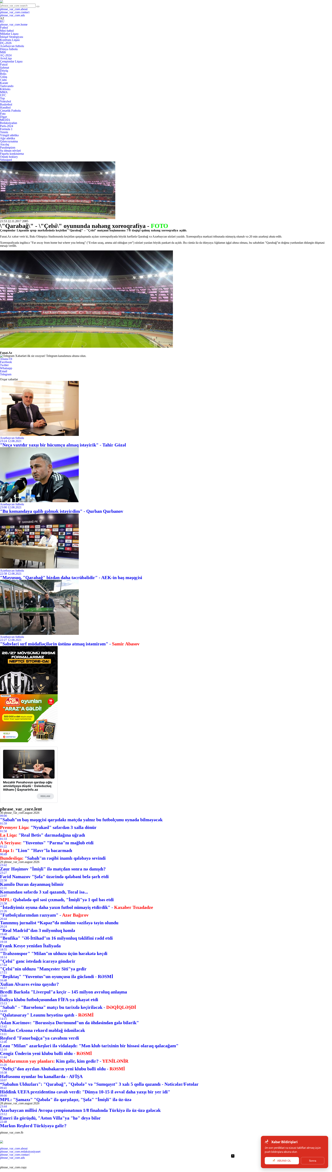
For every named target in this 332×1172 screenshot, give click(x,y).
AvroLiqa (6, 58)
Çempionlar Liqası (11, 61)
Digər (3, 116)
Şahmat (4, 67)
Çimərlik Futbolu (10, 110)
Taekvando (6, 86)
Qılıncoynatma (9, 141)
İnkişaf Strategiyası (11, 36)
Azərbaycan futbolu (12, 46)
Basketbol (6, 104)
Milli (3, 52)
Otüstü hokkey (9, 156)
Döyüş (4, 70)
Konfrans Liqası (10, 40)
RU (2, 21)
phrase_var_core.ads (12, 15)
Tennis (4, 132)
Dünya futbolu (9, 49)
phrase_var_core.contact (14, 12)
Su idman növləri (10, 150)
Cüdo (3, 79)
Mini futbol (7, 30)
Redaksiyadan (8, 123)
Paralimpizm (7, 147)
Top (2, 98)
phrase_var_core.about (13, 9)
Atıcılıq (4, 144)
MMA (4, 92)
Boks (3, 73)
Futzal (3, 64)
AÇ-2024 (6, 55)
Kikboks (5, 89)
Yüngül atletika (9, 135)
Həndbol (5, 107)
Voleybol (5, 101)
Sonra (312, 1160)
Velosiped (6, 159)
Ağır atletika (7, 138)
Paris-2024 (6, 126)
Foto (3, 113)
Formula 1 (6, 129)
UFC (3, 95)
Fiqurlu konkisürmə (12, 153)
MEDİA (5, 119)
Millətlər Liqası (9, 33)
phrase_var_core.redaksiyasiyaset (20, 1151)
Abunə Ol (6, 359)
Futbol (4, 27)
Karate (4, 83)
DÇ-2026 (6, 43)
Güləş (3, 76)
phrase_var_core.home (13, 24)
